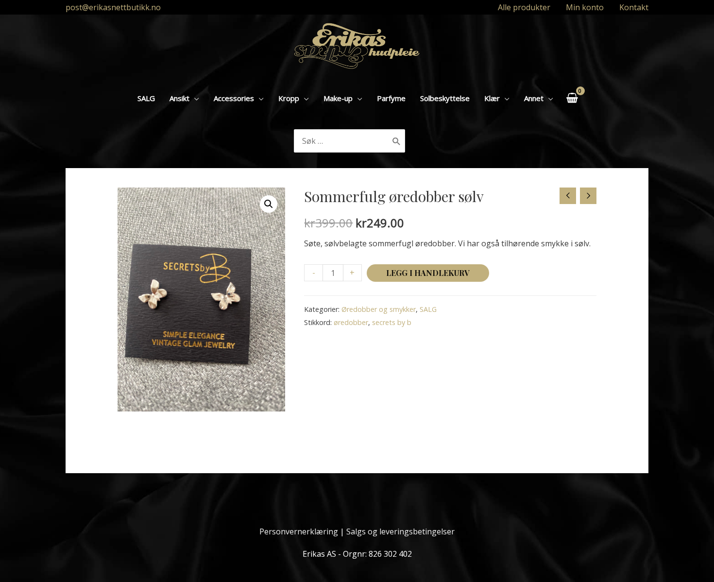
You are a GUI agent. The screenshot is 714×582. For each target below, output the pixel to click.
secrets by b (391, 322)
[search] (341, 141)
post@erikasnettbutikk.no (113, 7)
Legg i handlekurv (428, 273)
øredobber (351, 322)
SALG (428, 309)
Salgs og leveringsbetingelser (400, 531)
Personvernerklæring (298, 531)
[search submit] (396, 141)
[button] (268, 204)
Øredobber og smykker (378, 309)
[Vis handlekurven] (572, 98)
